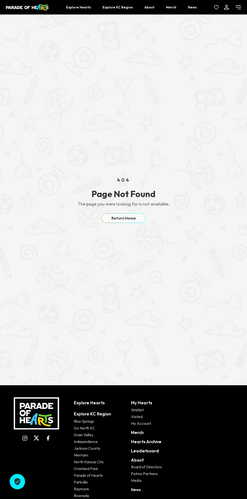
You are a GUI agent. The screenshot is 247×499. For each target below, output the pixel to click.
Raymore (81, 488)
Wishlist (137, 409)
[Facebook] (48, 438)
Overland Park (86, 468)
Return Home (123, 218)
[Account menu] (226, 7)
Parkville (81, 482)
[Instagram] (25, 438)
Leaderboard (145, 451)
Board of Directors (146, 466)
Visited (137, 416)
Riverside (81, 495)
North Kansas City (89, 461)
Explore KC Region (118, 7)
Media (136, 480)
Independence (86, 441)
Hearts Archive (146, 441)
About (149, 7)
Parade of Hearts (88, 475)
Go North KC (84, 428)
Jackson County (87, 448)
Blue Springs (84, 421)
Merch (171, 7)
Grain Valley (83, 434)
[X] (36, 438)
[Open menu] (238, 7)
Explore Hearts (78, 7)
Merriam (81, 455)
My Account (141, 423)
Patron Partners (144, 473)
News (192, 7)
